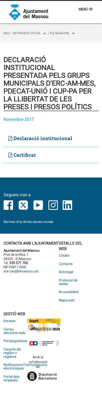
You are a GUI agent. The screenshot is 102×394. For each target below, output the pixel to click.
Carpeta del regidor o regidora (12, 353)
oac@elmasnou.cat (23, 271)
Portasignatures (15, 341)
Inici (6, 33)
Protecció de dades (68, 282)
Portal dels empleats (11, 378)
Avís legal (66, 272)
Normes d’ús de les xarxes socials (28, 222)
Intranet (9, 321)
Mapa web (66, 300)
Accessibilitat (69, 292)
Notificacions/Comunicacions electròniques (15, 366)
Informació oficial (27, 33)
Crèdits (64, 255)
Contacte (66, 264)
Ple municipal (60, 33)
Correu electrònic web (14, 331)
